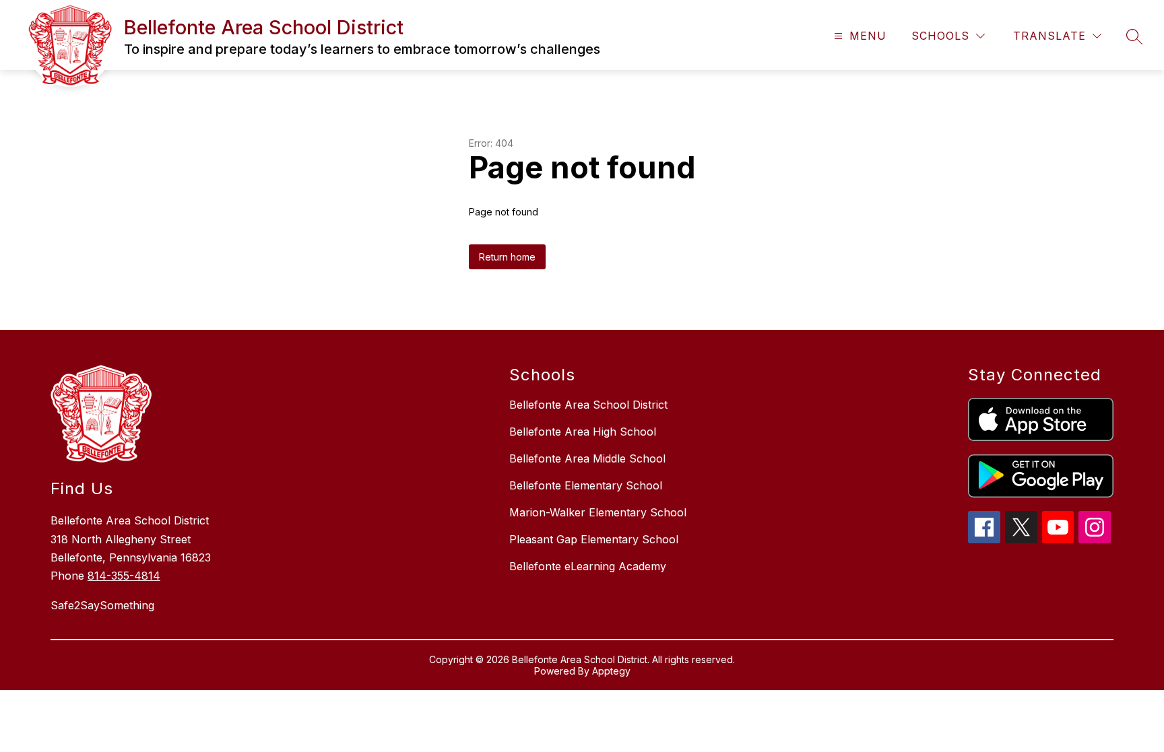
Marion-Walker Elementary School (597, 512)
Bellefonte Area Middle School (587, 458)
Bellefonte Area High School (582, 431)
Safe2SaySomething (102, 605)
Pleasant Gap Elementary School (593, 539)
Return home (507, 257)
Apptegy (611, 671)
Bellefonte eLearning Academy (587, 566)
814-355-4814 (124, 575)
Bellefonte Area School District (588, 404)
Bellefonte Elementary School (585, 485)
